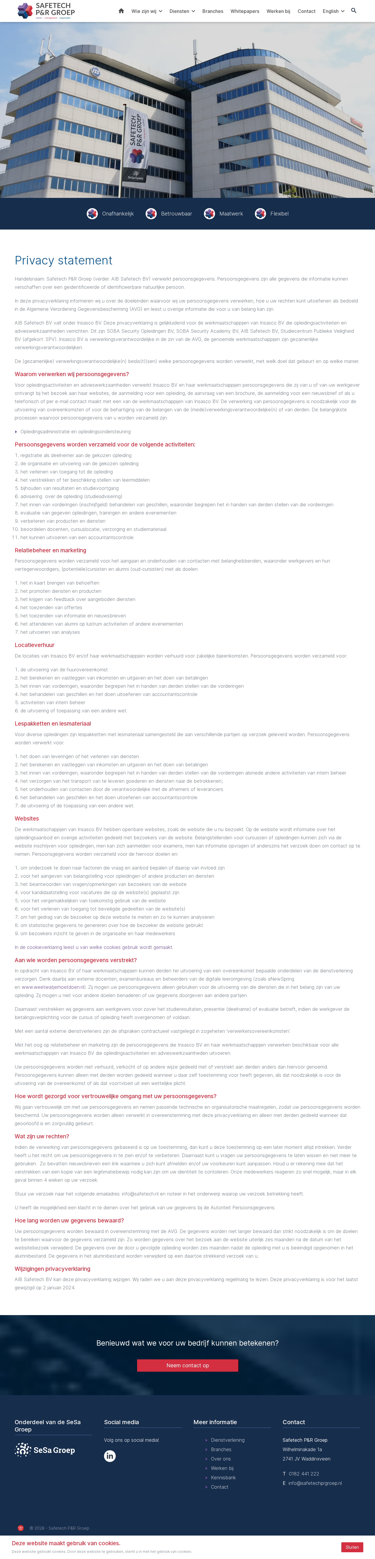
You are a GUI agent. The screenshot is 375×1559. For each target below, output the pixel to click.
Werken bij (278, 11)
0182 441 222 (304, 1474)
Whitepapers (245, 11)
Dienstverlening (228, 1440)
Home (121, 11)
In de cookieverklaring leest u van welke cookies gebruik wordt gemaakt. (94, 947)
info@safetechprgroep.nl (315, 1483)
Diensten (179, 11)
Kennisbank (223, 1477)
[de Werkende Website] (21, 1528)
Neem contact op (187, 1365)
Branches (212, 11)
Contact (307, 11)
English (331, 11)
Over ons (221, 1459)
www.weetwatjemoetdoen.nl (53, 987)
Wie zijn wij (144, 11)
